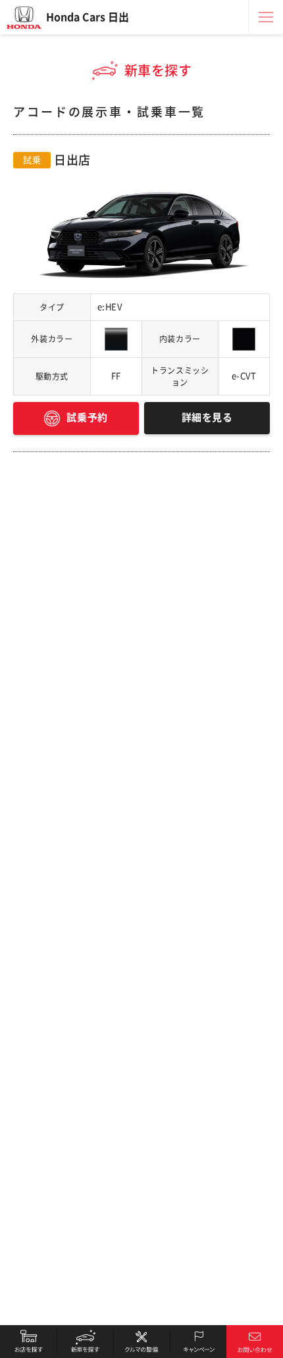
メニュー (266, 17)
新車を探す (85, 1341)
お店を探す (28, 1341)
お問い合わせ (254, 1341)
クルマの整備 (141, 1341)
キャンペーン (198, 1341)
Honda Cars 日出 (87, 17)
